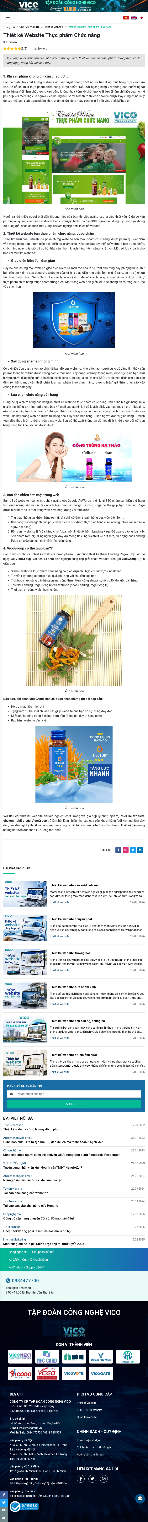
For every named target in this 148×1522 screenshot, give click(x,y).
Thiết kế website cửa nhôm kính (73, 987)
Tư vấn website (12, 1188)
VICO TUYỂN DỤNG (14, 1163)
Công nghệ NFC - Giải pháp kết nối (31, 1252)
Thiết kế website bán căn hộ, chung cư (77, 1021)
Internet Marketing (14, 1239)
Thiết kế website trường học (70, 953)
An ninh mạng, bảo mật (17, 1137)
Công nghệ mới (12, 1150)
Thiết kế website (53, 26)
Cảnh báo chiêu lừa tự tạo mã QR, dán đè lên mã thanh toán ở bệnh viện (53, 1142)
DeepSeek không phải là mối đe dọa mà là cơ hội (37, 1231)
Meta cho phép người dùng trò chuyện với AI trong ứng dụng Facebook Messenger (61, 1155)
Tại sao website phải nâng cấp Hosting (30, 1206)
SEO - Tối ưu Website (89, 1410)
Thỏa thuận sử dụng (89, 1440)
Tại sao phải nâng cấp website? (25, 1193)
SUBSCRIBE (74, 1104)
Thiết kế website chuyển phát (71, 919)
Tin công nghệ (11, 1226)
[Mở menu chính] (7, 17)
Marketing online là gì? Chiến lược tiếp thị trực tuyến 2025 (43, 1244)
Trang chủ (9, 27)
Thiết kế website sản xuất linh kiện (74, 885)
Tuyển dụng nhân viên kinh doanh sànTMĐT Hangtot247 (42, 1167)
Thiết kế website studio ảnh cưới (73, 1055)
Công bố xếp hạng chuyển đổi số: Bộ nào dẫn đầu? (38, 1218)
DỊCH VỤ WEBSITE (29, 26)
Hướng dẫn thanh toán (90, 1454)
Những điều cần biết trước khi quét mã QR (32, 1180)
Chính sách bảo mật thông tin (94, 1447)
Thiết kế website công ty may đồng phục (31, 1129)
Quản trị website (87, 1417)
